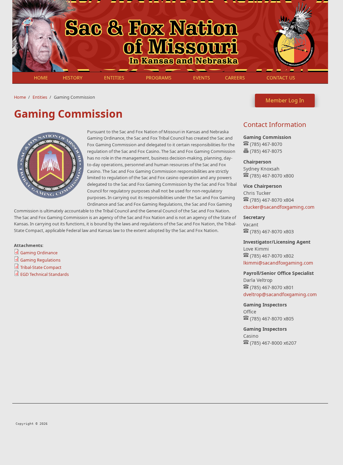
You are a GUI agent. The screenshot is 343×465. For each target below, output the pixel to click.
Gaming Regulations (40, 260)
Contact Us (281, 77)
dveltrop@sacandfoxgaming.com (280, 294)
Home (41, 77)
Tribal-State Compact (40, 267)
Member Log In (285, 100)
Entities (114, 77)
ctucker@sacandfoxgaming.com (278, 207)
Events (201, 77)
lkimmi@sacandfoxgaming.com (278, 263)
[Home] (115, 36)
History (72, 77)
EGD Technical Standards (44, 274)
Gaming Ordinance (38, 253)
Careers (235, 77)
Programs (159, 77)
